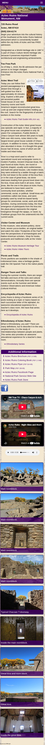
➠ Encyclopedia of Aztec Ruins (18, 315)
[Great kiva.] (21, 692)
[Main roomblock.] (21, 477)
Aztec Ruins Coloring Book (22, 360)
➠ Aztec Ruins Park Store (15, 379)
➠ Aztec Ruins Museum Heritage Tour (21, 246)
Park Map (14, 368)
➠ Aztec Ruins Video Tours (16, 249)
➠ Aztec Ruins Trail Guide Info (21, 119)
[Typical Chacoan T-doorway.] (21, 600)
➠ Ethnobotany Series (14, 344)
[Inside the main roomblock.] (21, 630)
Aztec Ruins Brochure (20, 356)
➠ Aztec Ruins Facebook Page (18, 372)
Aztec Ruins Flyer (18, 364)
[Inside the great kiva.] (21, 723)
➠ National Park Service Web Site (19, 376)
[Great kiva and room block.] (21, 661)
